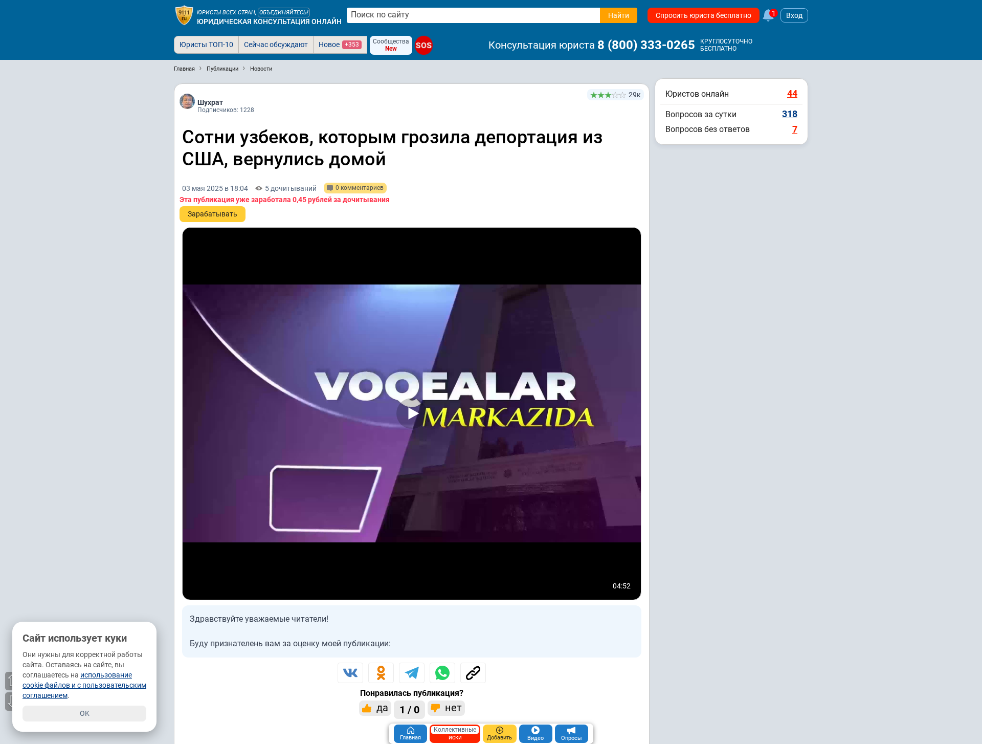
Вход (794, 15)
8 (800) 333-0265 (646, 45)
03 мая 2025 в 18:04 (215, 188)
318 (789, 114)
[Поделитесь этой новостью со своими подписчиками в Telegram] (412, 673)
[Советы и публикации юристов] (184, 15)
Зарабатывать (212, 214)
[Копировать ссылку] (473, 673)
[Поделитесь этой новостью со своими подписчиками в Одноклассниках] (381, 673)
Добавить (499, 737)
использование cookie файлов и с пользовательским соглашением (84, 685)
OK (85, 713)
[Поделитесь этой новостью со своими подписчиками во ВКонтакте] (350, 673)
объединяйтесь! (283, 12)
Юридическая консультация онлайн (269, 21)
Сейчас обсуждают (276, 44)
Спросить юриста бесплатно (703, 15)
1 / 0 (409, 710)
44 (792, 93)
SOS (423, 45)
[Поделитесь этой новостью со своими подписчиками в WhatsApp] (442, 673)
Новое (339, 44)
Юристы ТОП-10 (206, 44)
